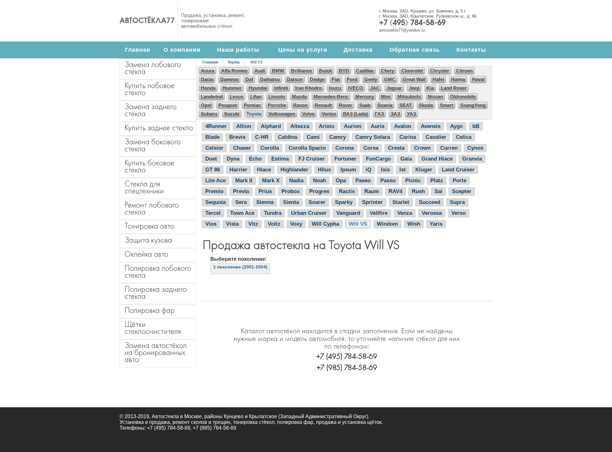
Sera (241, 202)
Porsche (277, 105)
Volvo (308, 114)
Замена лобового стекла (153, 68)
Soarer (317, 202)
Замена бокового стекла (153, 145)
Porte (459, 180)
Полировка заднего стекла (156, 292)
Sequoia (215, 202)
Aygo (456, 126)
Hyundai (258, 88)
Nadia (296, 180)
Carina (407, 137)
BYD (344, 70)
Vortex (329, 114)
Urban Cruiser (309, 213)
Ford (352, 79)
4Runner (216, 126)
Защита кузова (148, 240)
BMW (278, 70)
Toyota (234, 62)
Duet (211, 159)
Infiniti (281, 88)
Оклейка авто (146, 254)
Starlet (400, 202)
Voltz (274, 224)
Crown (422, 148)
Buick (325, 70)
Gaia (406, 159)
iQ (368, 170)
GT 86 (212, 170)
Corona (344, 148)
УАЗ (411, 114)
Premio (214, 191)
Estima (280, 159)
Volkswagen (281, 114)
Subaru (209, 114)
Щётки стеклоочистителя (153, 327)
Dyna (233, 159)
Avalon (402, 126)
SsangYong (473, 105)
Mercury (364, 96)
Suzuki (231, 114)
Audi (259, 70)
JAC (375, 88)
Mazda (299, 96)
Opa (341, 180)
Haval (478, 79)
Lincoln (276, 96)
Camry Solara (372, 137)
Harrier (238, 170)
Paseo (363, 180)
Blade (212, 137)
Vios (210, 224)
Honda (208, 88)
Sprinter (372, 202)
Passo (388, 180)
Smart (446, 105)
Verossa (432, 213)
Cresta (396, 148)
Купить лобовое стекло (150, 89)
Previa (241, 191)
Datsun (295, 79)
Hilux (324, 170)
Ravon (300, 105)
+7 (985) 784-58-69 (347, 367)
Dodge (317, 79)
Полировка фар (150, 310)
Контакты (471, 50)
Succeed (429, 202)
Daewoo (229, 79)
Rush (418, 191)
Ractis (347, 191)
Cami (313, 137)
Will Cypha (325, 224)
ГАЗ (379, 114)
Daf (249, 79)
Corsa (370, 148)
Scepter (461, 191)
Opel (206, 105)
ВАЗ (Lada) (355, 114)
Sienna (264, 202)
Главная (137, 50)
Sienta (291, 202)
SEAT (405, 105)
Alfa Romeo (234, 70)
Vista (232, 224)
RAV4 (395, 191)
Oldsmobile (463, 96)
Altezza (299, 126)
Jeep (414, 88)
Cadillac (365, 70)
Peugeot (227, 105)
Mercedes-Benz (331, 96)
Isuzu (335, 88)
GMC (390, 79)
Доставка (358, 50)
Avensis (431, 126)
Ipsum (348, 170)
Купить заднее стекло (159, 127)
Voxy (296, 224)
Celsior (214, 148)
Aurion (352, 126)
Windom (387, 224)
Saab (364, 105)
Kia (430, 88)
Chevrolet (412, 70)
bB (475, 126)
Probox (290, 191)
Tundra (272, 213)
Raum (371, 191)
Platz (436, 180)
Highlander (294, 170)
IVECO (355, 88)
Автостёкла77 (147, 21)
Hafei (438, 79)
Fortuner (345, 159)
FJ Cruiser (311, 159)
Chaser (242, 148)
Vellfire (379, 213)
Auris (377, 126)
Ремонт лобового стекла (152, 208)
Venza (404, 213)
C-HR (261, 137)
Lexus (236, 96)
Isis (385, 170)
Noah (319, 180)
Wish (413, 224)
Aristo (326, 126)
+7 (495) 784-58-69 (412, 23)
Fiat (336, 79)
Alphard (271, 126)
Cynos (475, 148)
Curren (449, 148)
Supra (457, 202)
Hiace (264, 170)
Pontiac (252, 105)
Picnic (413, 180)
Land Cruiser (458, 170)
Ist (402, 170)
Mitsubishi (409, 96)
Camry (337, 137)
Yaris (436, 224)
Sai (438, 191)
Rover (345, 105)
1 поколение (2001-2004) (240, 266)
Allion (243, 126)
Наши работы (238, 50)
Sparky (344, 202)
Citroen (464, 70)
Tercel (213, 213)
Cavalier (436, 137)
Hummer (232, 88)
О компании (182, 50)
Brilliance (301, 70)
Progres (319, 191)
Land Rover (454, 88)
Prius (265, 191)
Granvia (472, 159)
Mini (385, 96)
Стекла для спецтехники (144, 187)
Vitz (253, 224)
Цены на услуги (302, 50)
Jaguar (394, 88)
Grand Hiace (437, 159)
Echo (255, 159)
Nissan (435, 96)
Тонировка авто (149, 226)
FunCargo (378, 159)
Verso (458, 213)
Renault (323, 105)
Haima (458, 79)
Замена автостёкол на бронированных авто (156, 352)
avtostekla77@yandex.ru (402, 30)
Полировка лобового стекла (158, 271)
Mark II (243, 180)
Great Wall (414, 79)
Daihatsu (270, 79)
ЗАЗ (395, 114)
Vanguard (348, 213)
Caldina (287, 137)
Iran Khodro (308, 88)
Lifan (255, 96)
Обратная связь (415, 50)
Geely (370, 79)
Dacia (207, 79)
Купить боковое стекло (149, 166)
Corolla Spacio (307, 148)
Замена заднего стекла (151, 110)
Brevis (237, 137)
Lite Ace (215, 180)
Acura (207, 70)
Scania (384, 105)
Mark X (271, 180)
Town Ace (242, 213)
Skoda (426, 105)
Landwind (212, 96)
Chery (387, 70)
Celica (463, 137)
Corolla (269, 148)
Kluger (423, 170)
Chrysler (439, 70)
